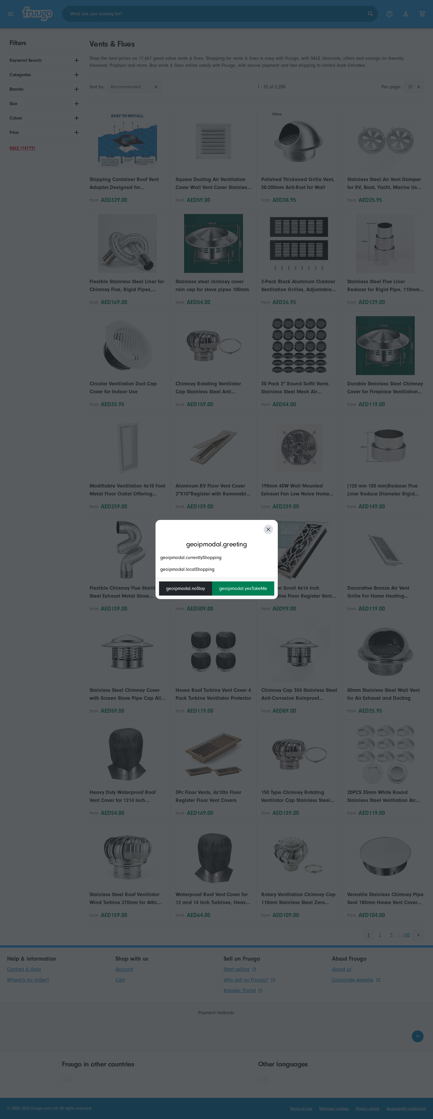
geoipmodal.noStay (185, 588)
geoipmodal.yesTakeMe (243, 588)
